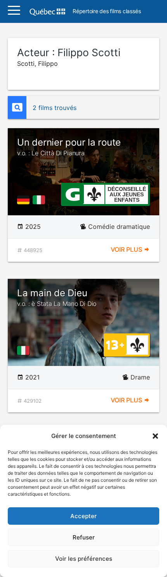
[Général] (72, 193)
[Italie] (40, 200)
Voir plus (127, 249)
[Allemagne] (25, 200)
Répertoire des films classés (107, 11)
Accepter (83, 516)
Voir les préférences (83, 558)
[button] (155, 436)
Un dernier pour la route (69, 147)
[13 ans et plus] (115, 344)
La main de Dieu (56, 297)
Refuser (84, 537)
